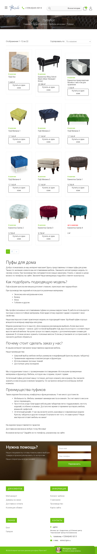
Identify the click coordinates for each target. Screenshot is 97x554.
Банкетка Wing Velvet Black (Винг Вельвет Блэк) (47, 79)
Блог (8, 527)
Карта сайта (55, 508)
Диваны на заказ (13, 500)
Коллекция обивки (14, 508)
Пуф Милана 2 (44, 131)
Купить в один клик (19, 86)
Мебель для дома (57, 24)
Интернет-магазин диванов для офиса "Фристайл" (29, 550)
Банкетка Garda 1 (75, 179)
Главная (27, 24)
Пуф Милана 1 (14, 131)
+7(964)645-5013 (33, 8)
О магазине (55, 500)
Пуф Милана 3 (74, 131)
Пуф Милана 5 (44, 179)
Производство (56, 504)
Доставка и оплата (14, 504)
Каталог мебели (40, 24)
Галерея (9, 531)
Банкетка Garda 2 (16, 228)
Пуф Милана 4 (14, 179)
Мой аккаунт (11, 496)
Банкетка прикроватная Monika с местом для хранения (78, 82)
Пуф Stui (11, 77)
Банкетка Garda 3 (45, 228)
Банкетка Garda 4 (75, 228)
